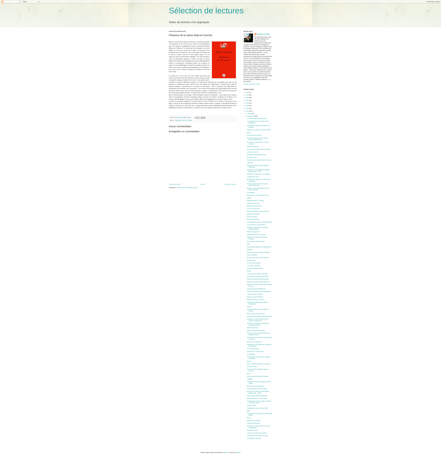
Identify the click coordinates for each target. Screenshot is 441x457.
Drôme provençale (253, 146)
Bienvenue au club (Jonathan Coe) (258, 195)
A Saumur (250, 163)
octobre (249, 113)
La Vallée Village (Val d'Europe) (257, 118)
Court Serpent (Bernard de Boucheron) (259, 247)
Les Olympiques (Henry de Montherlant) (259, 222)
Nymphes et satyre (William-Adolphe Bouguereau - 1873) (258, 170)
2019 (247, 103)
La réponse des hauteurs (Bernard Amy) (259, 316)
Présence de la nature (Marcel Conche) (259, 160)
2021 (247, 100)
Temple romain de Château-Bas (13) (258, 282)
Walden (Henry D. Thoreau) (255, 200)
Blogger (238, 452)
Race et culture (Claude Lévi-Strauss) (258, 364)
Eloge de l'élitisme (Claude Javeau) (258, 211)
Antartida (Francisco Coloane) (256, 234)
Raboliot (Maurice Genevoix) (256, 330)
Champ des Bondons (253, 423)
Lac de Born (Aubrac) (253, 265)
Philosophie (178, 120)
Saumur (249, 361)
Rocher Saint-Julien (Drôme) (256, 314)
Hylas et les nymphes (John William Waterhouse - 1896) (258, 392)
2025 (247, 92)
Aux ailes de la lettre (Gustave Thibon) (259, 149)
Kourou (249, 307)
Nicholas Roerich (252, 430)
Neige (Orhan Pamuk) (254, 420)
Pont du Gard (251, 260)
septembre (250, 116)
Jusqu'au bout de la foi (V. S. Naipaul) (258, 174)
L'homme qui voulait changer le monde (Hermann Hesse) (259, 402)
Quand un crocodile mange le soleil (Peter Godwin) (258, 189)
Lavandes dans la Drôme (255, 294)
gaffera (226, 452)
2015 (247, 108)
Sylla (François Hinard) (254, 135)
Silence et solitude (187, 120)
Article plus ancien (230, 184)
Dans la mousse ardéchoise (255, 386)
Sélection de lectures (206, 10)
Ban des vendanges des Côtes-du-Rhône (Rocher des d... (258, 138)
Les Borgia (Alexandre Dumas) (256, 154)
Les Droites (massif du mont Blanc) (258, 276)
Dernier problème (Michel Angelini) (258, 279)
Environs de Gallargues (254, 342)
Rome (249, 132)
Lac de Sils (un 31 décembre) (256, 225)
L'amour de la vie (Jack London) (257, 433)
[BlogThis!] (198, 118)
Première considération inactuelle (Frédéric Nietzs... (257, 228)
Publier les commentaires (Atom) (187, 187)
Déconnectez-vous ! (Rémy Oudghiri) (258, 252)
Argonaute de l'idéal (263, 34)
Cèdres (249, 198)
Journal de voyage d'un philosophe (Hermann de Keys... (258, 324)
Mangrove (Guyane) (253, 214)
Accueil (202, 184)
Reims (249, 271)
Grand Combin (251, 405)
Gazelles (249, 249)
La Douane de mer (253, 152)
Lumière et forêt (252, 366)
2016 (247, 106)
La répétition (251, 192)
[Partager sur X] (200, 118)
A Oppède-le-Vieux (253, 177)
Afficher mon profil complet (251, 84)
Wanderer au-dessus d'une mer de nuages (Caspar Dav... (258, 320)
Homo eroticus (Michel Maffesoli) (257, 396)
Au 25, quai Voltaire (253, 219)
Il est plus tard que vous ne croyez (257, 435)
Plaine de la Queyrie (253, 232)
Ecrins (249, 418)
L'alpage (249, 379)
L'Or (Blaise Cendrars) (254, 438)
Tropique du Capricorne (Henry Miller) (259, 130)
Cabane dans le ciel (253, 203)
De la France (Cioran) (253, 263)
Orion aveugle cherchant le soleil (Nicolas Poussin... (257, 184)
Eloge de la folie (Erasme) (255, 297)
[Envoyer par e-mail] (196, 118)
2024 (247, 95)
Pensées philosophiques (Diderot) (257, 376)
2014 (247, 111)
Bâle (248, 411)
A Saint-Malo (251, 354)
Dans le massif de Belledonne (256, 289)
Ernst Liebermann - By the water (257, 398)
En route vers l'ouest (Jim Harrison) (258, 257)
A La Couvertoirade (253, 349)
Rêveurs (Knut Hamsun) (254, 206)
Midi (248, 244)
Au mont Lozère (252, 157)
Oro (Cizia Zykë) (252, 217)
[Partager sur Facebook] (202, 118)
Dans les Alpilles (252, 255)
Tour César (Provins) (253, 208)
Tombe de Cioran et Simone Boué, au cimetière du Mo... (258, 334)
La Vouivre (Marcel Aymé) (255, 268)
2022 (247, 97)
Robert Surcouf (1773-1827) (255, 299)
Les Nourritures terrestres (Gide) (257, 389)
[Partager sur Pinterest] (204, 118)
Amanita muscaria (252, 328)
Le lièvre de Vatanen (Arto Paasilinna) (259, 291)
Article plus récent (175, 184)
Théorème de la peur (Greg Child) (257, 408)
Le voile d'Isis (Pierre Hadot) (255, 241)
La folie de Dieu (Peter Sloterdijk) (257, 274)
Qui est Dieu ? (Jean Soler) (255, 351)
